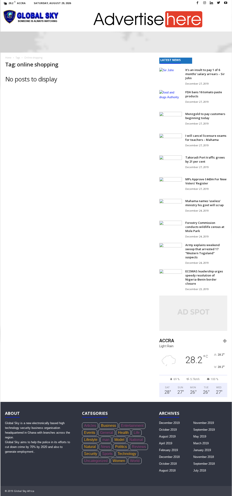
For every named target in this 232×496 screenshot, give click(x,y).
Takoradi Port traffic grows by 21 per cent (205, 159)
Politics (121, 447)
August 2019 (167, 436)
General (106, 433)
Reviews (139, 447)
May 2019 (199, 436)
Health (123, 433)
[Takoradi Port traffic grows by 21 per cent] (170, 163)
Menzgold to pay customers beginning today (205, 116)
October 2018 (168, 463)
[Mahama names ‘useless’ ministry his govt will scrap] (170, 207)
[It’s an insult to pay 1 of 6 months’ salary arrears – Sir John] (170, 76)
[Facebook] (197, 3)
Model (119, 440)
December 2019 (169, 423)
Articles (90, 426)
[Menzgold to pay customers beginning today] (170, 120)
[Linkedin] (211, 3)
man (105, 440)
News (105, 447)
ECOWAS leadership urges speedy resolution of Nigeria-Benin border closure (204, 277)
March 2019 (201, 443)
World (135, 461)
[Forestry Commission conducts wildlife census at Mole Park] (170, 229)
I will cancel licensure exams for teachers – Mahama (205, 138)
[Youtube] (225, 3)
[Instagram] (204, 3)
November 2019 (203, 423)
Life (137, 433)
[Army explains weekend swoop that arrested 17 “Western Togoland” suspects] (170, 251)
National (136, 440)
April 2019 (165, 443)
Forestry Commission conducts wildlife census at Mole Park (204, 227)
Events (89, 433)
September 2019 (204, 429)
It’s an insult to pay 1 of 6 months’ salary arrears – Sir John (205, 74)
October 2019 (168, 429)
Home (8, 57)
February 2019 (168, 450)
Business (108, 426)
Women (119, 461)
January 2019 (202, 450)
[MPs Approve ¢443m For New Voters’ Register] (170, 185)
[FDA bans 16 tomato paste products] (170, 98)
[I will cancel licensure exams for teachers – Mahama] (170, 142)
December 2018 (169, 457)
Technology (127, 454)
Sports (107, 454)
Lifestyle (90, 440)
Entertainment (132, 426)
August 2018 (167, 470)
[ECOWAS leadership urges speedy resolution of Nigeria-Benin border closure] (170, 277)
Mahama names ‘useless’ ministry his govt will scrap (204, 203)
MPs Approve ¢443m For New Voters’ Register (206, 181)
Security (90, 454)
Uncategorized (96, 461)
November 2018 (203, 457)
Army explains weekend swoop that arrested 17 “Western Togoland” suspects (202, 251)
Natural (90, 447)
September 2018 (204, 463)
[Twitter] (218, 3)
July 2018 (199, 470)
